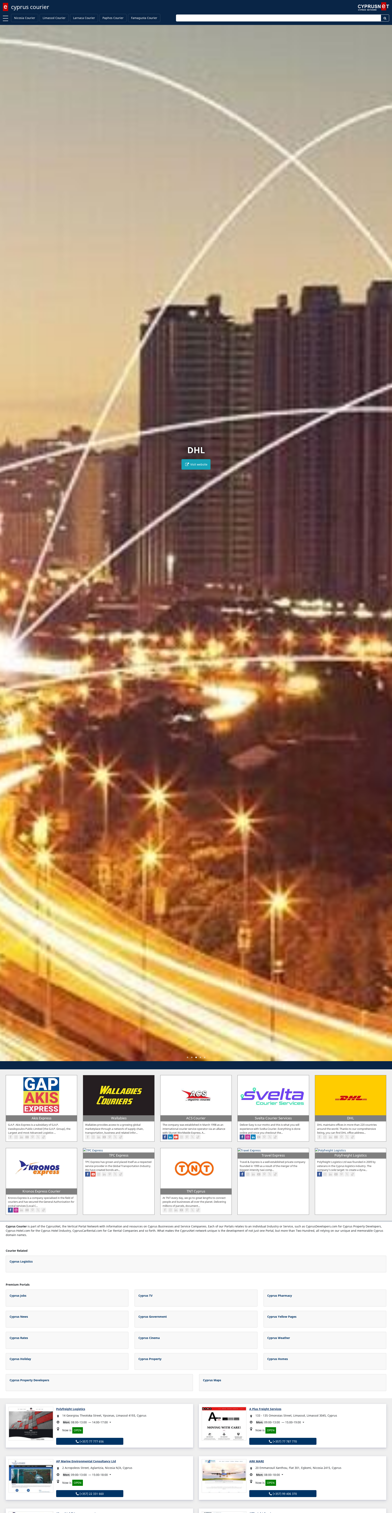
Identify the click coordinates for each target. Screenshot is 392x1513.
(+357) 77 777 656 (91, 1441)
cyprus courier (30, 7)
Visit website (198, 464)
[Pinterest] (32, 1136)
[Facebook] (10, 1136)
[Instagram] (15, 1136)
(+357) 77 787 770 (284, 1441)
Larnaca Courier (84, 17)
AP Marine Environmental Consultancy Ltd (86, 1461)
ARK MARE (256, 1461)
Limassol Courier (54, 17)
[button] (187, 1057)
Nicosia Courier (24, 17)
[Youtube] (26, 1136)
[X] (38, 1136)
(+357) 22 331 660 (91, 1494)
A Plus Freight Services (265, 1409)
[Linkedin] (21, 1136)
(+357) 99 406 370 (284, 1494)
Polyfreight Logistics (70, 1409)
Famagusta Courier (144, 17)
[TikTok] (43, 1136)
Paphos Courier (113, 17)
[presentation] (7, 546)
